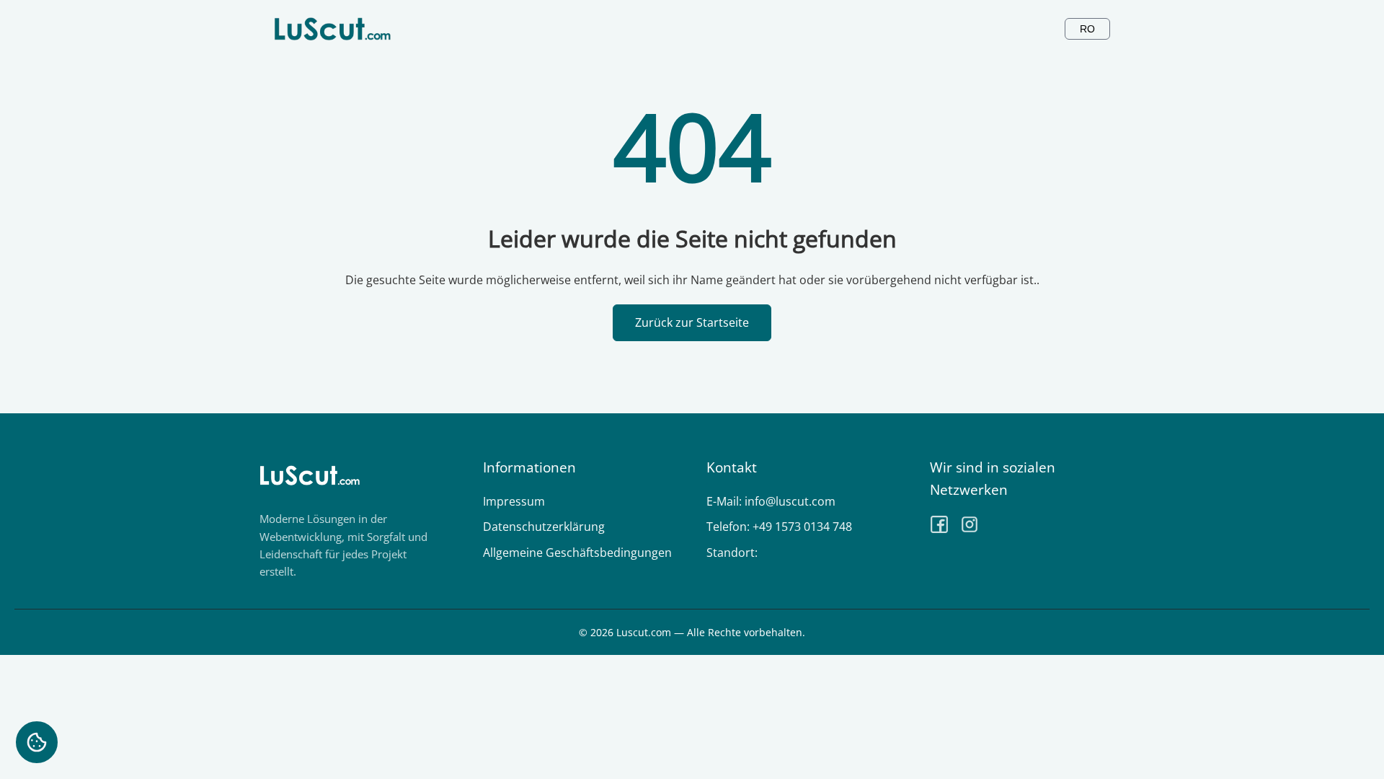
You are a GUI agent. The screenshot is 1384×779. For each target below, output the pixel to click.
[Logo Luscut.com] (310, 501)
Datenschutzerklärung (544, 526)
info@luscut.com (790, 501)
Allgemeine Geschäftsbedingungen (577, 552)
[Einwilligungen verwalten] (36, 742)
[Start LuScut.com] (332, 28)
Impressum (514, 501)
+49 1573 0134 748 (802, 526)
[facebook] (939, 527)
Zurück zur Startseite (692, 322)
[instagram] (969, 527)
